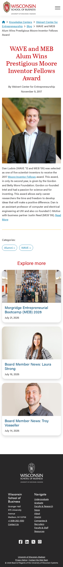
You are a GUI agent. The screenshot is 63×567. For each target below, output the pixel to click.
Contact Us (13, 524)
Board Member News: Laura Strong (28, 366)
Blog (29, 26)
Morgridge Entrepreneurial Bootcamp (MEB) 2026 (26, 309)
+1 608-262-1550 (16, 520)
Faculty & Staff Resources (41, 529)
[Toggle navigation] (59, 7)
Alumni (8, 248)
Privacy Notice (21, 560)
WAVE (25, 248)
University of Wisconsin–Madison (31, 557)
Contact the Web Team (38, 560)
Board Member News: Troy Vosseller (27, 422)
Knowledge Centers (20, 22)
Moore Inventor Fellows (22, 177)
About (37, 513)
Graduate (38, 502)
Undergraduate (41, 499)
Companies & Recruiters (40, 522)
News (37, 509)
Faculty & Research (43, 506)
